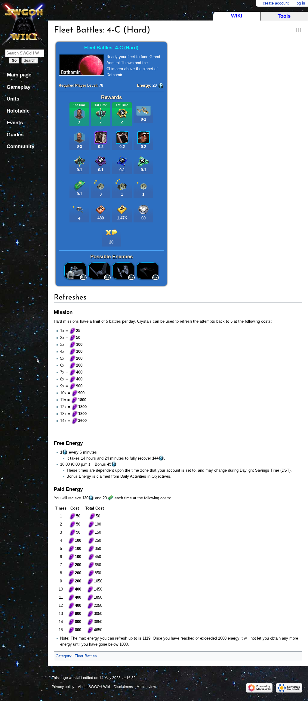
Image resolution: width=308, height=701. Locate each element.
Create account (276, 3)
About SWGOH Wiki (94, 687)
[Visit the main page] (24, 23)
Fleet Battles (86, 656)
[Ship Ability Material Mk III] (100, 161)
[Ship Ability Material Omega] (122, 113)
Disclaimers (123, 687)
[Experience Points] (111, 231)
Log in (300, 3)
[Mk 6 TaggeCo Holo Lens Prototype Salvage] (143, 137)
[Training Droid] (101, 184)
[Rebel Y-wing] (143, 110)
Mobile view (146, 687)
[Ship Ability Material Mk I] (143, 161)
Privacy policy (63, 687)
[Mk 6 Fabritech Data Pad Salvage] (122, 137)
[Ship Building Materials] (100, 209)
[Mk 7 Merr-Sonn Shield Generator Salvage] (100, 137)
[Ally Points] (143, 209)
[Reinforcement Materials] (100, 113)
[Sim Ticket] (79, 185)
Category (63, 656)
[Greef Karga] (79, 113)
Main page (19, 75)
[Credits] (122, 209)
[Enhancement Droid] (79, 208)
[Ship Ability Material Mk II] (122, 161)
